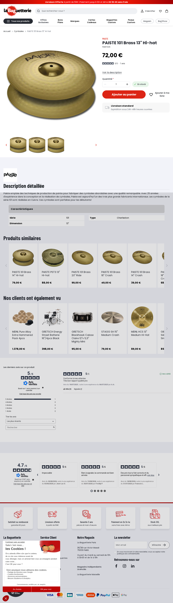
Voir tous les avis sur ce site (30, 394)
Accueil (6, 31)
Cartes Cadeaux (91, 21)
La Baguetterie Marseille (88, 574)
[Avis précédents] (38, 475)
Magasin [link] (147, 21)
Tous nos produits (20, 21)
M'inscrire (156, 545)
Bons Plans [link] (60, 21)
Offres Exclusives (43, 21)
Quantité (107, 79)
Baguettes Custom (112, 21)
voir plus (150, 475)
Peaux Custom (131, 21)
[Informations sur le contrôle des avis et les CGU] (43, 387)
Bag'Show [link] (162, 21)
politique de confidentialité (128, 553)
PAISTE (105, 38)
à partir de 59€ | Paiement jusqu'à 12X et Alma (86, 2)
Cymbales (19, 31)
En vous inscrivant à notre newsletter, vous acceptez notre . (141, 553)
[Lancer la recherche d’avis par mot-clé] (54, 427)
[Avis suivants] (159, 475)
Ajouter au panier (124, 94)
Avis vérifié (166, 374)
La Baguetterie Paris (86, 542)
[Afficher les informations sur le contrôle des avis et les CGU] (33, 480)
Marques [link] (74, 21)
